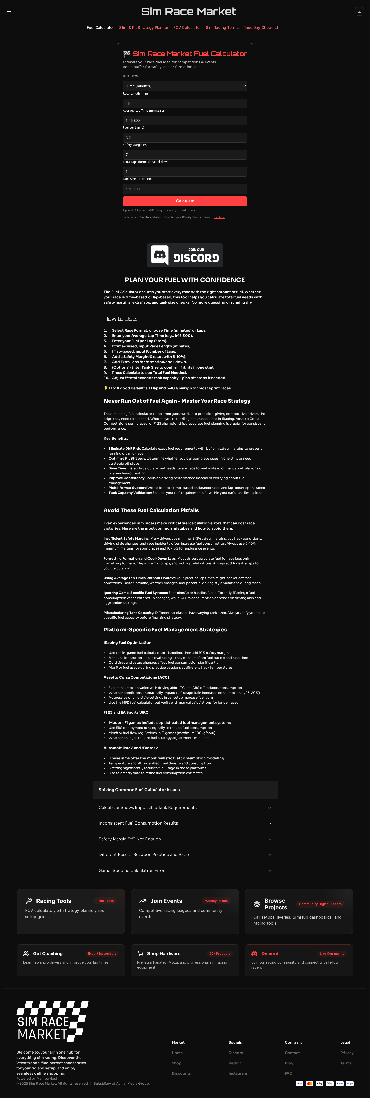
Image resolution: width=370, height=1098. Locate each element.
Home (177, 1052)
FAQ (288, 1073)
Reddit (235, 1063)
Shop (176, 1063)
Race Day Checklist (260, 27)
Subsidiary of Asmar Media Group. (122, 1083)
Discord (236, 1052)
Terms (346, 1063)
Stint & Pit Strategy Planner (143, 27)
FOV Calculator (187, 27)
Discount (180, 1073)
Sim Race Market (188, 11)
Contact (292, 1052)
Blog (289, 1063)
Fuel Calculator (100, 27)
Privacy (347, 1052)
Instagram (238, 1073)
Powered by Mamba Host (36, 1078)
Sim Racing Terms (222, 27)
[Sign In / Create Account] (359, 11)
